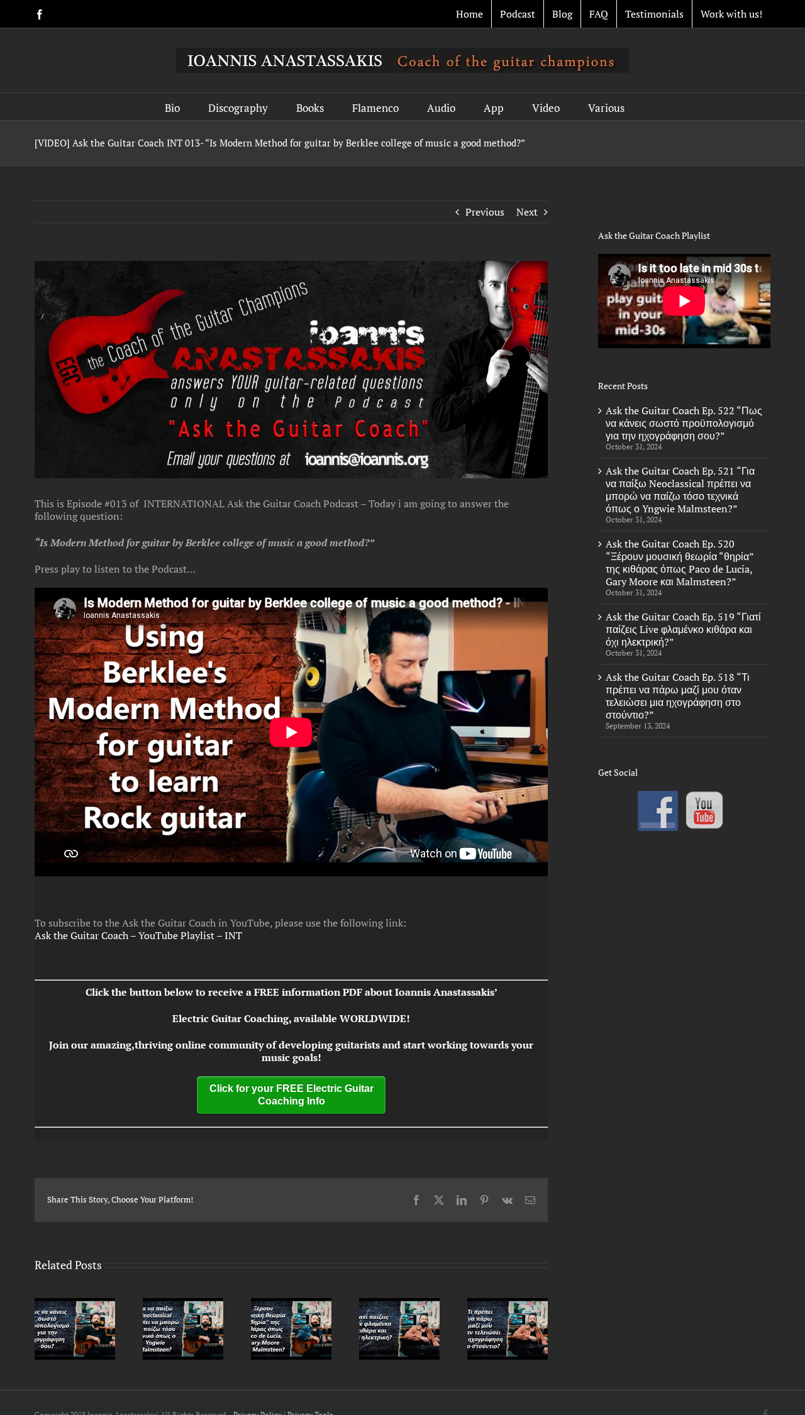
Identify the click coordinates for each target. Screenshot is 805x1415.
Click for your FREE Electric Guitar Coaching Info (291, 1094)
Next (527, 212)
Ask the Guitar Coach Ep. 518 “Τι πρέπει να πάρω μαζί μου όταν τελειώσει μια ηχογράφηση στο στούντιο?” (678, 696)
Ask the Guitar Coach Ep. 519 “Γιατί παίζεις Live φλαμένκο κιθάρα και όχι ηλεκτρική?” (683, 629)
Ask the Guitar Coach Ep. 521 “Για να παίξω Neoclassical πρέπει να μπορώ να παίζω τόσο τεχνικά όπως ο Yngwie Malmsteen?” (680, 489)
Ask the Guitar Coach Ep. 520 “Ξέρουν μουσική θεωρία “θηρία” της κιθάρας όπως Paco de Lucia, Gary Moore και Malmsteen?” (679, 562)
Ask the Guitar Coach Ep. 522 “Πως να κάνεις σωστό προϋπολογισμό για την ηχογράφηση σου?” (684, 423)
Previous (484, 212)
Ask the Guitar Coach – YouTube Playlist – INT (138, 935)
